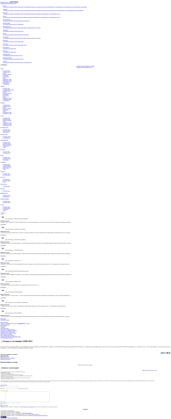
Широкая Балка (4, 193)
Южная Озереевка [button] (7, 57)
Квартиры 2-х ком (62, 7)
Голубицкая (3, 162)
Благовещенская (4, 140)
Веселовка (3, 149)
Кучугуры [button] (5, 43)
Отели (25, 7)
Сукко (2, 115)
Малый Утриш (4, 134)
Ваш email (3, 388)
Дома (48, 7)
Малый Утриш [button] (6, 23)
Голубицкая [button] (6, 37)
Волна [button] (4, 33)
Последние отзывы (5, 320)
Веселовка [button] (5, 30)
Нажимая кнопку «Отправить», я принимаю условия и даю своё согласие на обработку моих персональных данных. (29, 406)
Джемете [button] (5, 9)
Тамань (2, 204)
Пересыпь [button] (5, 40)
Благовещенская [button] (7, 26)
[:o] (3, 391)
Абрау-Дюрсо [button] (6, 47)
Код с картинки (4, 403)
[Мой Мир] (167, 353)
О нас (15, 3)
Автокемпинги (20, 24)
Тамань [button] (5, 61)
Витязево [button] (5, 12)
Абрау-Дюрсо (4, 184)
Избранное (3, 3)
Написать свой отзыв (5, 359)
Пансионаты (78, 7)
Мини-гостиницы (31, 7)
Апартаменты (84, 7)
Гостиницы (37, 7)
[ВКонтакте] (162, 353)
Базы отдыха (43, 7)
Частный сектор (19, 7)
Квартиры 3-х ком (70, 7)
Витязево (3, 102)
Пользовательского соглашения (27, 406)
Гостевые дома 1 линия (21, 10)
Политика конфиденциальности (40, 415)
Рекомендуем (4, 64)
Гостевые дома (12, 7)
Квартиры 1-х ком (53, 7)
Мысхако (3, 188)
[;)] (6, 391)
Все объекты (6, 7)
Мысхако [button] (5, 50)
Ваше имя (3, 386)
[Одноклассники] (165, 353)
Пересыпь (3, 171)
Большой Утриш (4, 127)
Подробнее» (3, 224)
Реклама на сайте (4, 322)
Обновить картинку (4, 405)
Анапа (2, 68)
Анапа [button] (4, 5)
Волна (2, 155)
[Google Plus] (169, 353)
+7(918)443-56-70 (21, 323)
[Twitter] (163, 353)
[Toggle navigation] (1, 1)
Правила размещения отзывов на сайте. (149, 370)
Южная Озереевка (5, 198)
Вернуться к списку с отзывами (8, 358)
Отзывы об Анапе (5, 2)
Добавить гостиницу (14, 2)
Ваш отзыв (3, 401)
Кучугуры (3, 177)
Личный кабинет (10, 3)
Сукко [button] (4, 16)
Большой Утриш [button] (7, 19)
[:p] (1, 391)
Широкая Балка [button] (6, 54)
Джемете (3, 86)
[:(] (2, 391)
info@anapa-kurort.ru (5, 324)
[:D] (7, 391)
